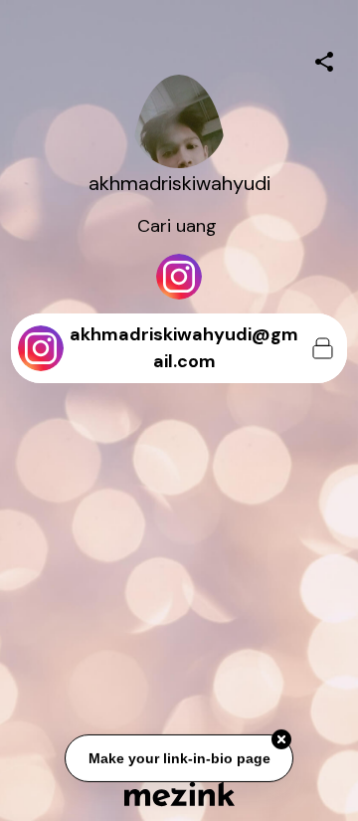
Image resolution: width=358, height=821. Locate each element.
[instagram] (179, 277)
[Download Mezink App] (179, 793)
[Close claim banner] (281, 739)
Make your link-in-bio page (178, 758)
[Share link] (324, 59)
